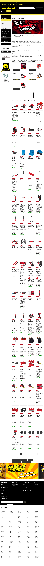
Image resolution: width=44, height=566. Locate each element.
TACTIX (36, 527)
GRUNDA (10, 526)
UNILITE (36, 543)
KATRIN (19, 515)
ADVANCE (2, 515)
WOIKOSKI (36, 555)
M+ (18, 540)
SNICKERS (36, 511)
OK (27, 521)
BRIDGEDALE (2, 531)
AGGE (1, 516)
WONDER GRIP (37, 556)
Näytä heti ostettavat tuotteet (34, 100)
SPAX (36, 515)
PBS (27, 527)
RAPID (27, 545)
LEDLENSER (19, 531)
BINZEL (1, 525)
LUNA (18, 537)
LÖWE (19, 535)
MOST (27, 511)
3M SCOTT (2, 510)
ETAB (1, 551)
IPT (9, 547)
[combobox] (27, 8)
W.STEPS (36, 547)
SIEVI (36, 508)
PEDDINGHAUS (29, 528)
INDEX (10, 546)
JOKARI (19, 508)
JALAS (10, 553)
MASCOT (19, 543)
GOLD (10, 523)
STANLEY (36, 518)
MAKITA (19, 541)
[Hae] (34, 8)
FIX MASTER (11, 512)
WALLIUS (36, 548)
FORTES (10, 515)
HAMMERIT (10, 533)
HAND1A (10, 535)
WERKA (36, 552)
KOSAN (19, 523)
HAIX (10, 531)
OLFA (27, 522)
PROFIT (28, 542)
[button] (10, 504)
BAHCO (2, 522)
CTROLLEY (2, 540)
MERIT (19, 550)
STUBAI (36, 525)
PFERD (27, 531)
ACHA (1, 513)
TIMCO (36, 540)
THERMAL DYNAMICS (38, 538)
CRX (1, 538)
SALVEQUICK (28, 552)
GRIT (10, 525)
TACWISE (36, 528)
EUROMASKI (2, 553)
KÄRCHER (19, 512)
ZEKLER (36, 558)
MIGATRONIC (20, 555)
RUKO (27, 551)
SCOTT (28, 556)
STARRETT (36, 521)
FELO (1, 558)
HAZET (10, 536)
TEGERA (36, 531)
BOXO (1, 530)
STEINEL (36, 522)
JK (9, 557)
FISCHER (10, 511)
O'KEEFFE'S (28, 520)
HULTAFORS (11, 541)
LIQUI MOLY (19, 533)
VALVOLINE (36, 545)
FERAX (10, 508)
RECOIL (28, 546)
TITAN (36, 541)
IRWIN (10, 550)
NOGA (27, 516)
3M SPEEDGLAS (3, 511)
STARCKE (36, 520)
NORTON (28, 517)
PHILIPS (28, 532)
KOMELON (19, 522)
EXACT (2, 556)
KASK (18, 513)
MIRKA (19, 558)
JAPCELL (10, 555)
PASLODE (28, 526)
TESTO (36, 536)
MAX (18, 547)
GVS (10, 528)
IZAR (10, 552)
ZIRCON (36, 560)
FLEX (10, 513)
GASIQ (10, 521)
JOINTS (10, 560)
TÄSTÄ (34, 61)
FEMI (1, 560)
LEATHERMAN (20, 530)
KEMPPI (19, 516)
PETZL (27, 530)
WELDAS (36, 550)
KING (18, 517)
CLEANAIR (2, 537)
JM (9, 558)
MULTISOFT (28, 513)
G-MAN (10, 520)
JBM (9, 556)
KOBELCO (19, 521)
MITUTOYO (19, 560)
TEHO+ (36, 532)
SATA (27, 553)
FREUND (10, 517)
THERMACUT (37, 537)
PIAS (27, 533)
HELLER (10, 537)
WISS (36, 553)
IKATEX (10, 545)
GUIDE (10, 527)
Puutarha (24, 459)
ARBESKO (2, 517)
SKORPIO (36, 510)
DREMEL (2, 543)
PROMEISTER (28, 543)
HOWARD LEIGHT (11, 540)
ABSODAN (2, 512)
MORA (27, 510)
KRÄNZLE (19, 525)
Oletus (21, 100)
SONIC (36, 512)
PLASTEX (28, 536)
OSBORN (28, 523)
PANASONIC (28, 525)
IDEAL (10, 543)
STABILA (36, 516)
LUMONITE (19, 536)
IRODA (10, 548)
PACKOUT (30, 459)
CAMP (1, 533)
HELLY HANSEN (11, 538)
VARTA (36, 546)
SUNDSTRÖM (37, 526)
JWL (18, 510)
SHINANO (28, 558)
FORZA (10, 516)
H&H (10, 530)
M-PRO (19, 538)
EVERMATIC (2, 555)
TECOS (36, 530)
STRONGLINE (37, 523)
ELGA (1, 547)
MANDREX (19, 542)
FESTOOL (10, 510)
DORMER (2, 541)
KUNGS (19, 526)
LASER (19, 528)
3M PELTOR (2, 508)
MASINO (19, 545)
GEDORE (10, 522)
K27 (18, 511)
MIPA (18, 557)
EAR (1, 545)
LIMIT (18, 532)
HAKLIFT (10, 532)
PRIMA (27, 541)
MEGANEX (19, 548)
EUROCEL (2, 552)
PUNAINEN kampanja (16, 459)
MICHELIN (19, 552)
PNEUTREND (28, 537)
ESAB (1, 548)
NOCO (28, 515)
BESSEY (2, 523)
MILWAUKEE (19, 556)
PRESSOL (28, 540)
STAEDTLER (36, 517)
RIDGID (28, 550)
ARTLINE (2, 520)
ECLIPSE (2, 546)
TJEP (36, 542)
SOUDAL (36, 513)
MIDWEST (19, 553)
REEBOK (28, 547)
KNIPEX (19, 520)
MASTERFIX (19, 546)
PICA (27, 535)
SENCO (28, 557)
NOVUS (28, 518)
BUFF (1, 532)
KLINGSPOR (19, 518)
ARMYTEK (2, 518)
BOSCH (2, 528)
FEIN (1, 557)
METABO (19, 551)
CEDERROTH (2, 536)
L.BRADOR (19, 527)
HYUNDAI (10, 542)
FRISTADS (10, 518)
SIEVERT (28, 560)
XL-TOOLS (36, 557)
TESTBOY (36, 535)
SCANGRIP (28, 555)
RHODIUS (28, 548)
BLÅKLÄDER (2, 526)
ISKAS (10, 551)
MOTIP (28, 512)
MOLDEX (28, 508)
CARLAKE (2, 535)
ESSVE (1, 550)
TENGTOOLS (37, 533)
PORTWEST (28, 538)
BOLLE (1, 527)
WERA (36, 551)
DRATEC (2, 542)
